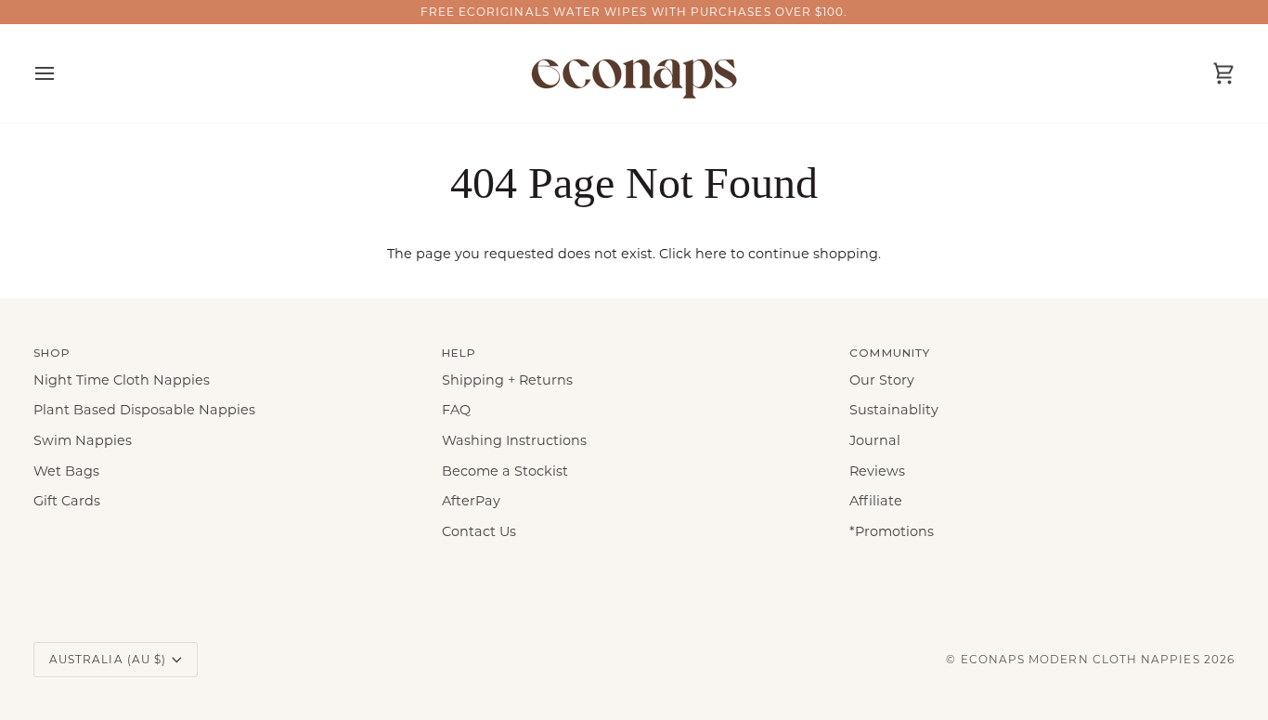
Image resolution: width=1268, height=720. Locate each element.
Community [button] (889, 353)
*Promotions (891, 531)
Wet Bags (66, 471)
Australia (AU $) (107, 659)
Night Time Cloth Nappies (121, 380)
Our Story (881, 380)
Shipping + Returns (507, 380)
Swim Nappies (82, 440)
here (711, 253)
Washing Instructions (514, 440)
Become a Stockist (505, 471)
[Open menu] (61, 73)
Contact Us (479, 531)
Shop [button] (52, 353)
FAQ (456, 409)
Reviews (877, 471)
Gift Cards (66, 500)
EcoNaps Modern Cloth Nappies (1080, 659)
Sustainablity (893, 409)
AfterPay (471, 500)
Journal (874, 440)
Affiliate (875, 500)
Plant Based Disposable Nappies (144, 409)
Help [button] (459, 353)
